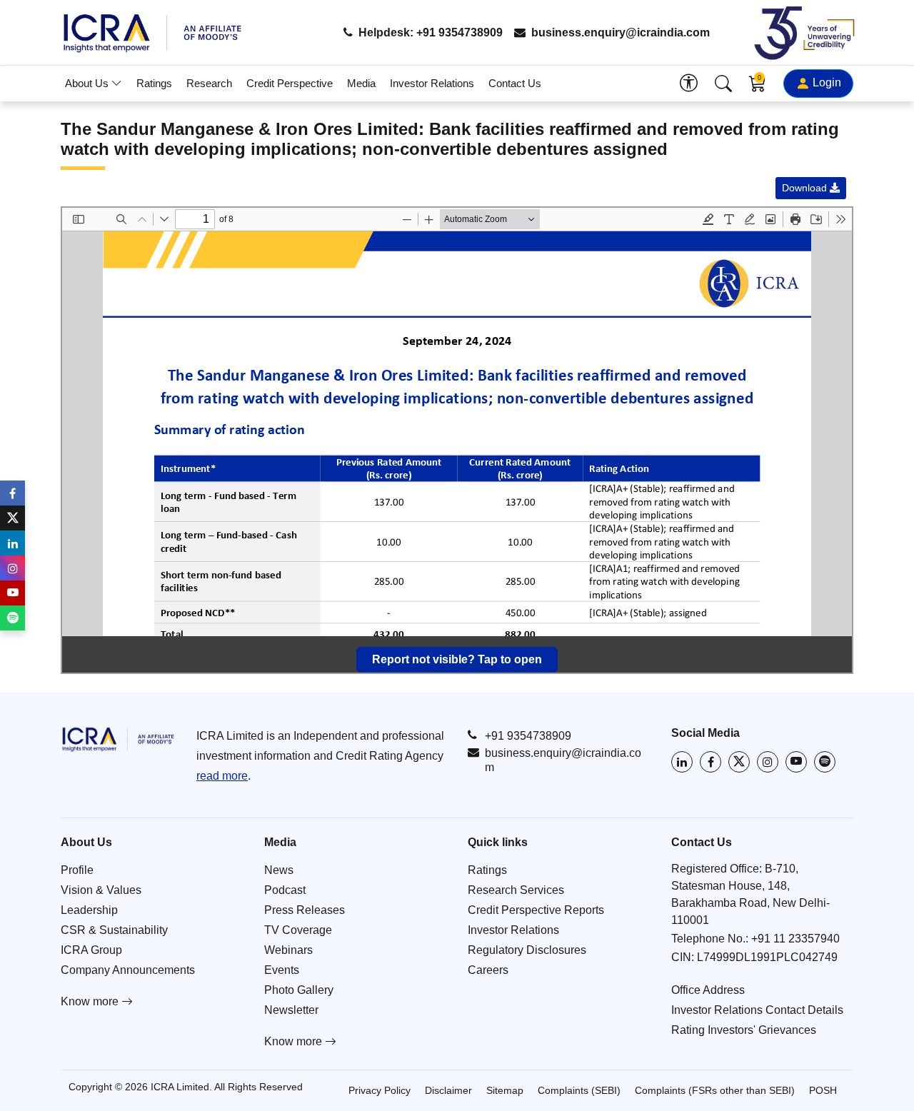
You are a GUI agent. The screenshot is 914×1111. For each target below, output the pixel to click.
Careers (488, 970)
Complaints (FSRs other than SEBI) (715, 1090)
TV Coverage (298, 930)
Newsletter (291, 1010)
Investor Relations (432, 83)
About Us (88, 83)
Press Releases (304, 910)
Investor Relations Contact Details (757, 1010)
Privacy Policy (379, 1090)
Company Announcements (128, 970)
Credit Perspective (289, 83)
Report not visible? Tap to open (457, 659)
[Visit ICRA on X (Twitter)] (739, 762)
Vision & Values (101, 890)
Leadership (89, 910)
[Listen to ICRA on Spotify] (824, 762)
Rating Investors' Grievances (743, 1030)
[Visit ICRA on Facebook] (710, 762)
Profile (77, 870)
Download (806, 187)
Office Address (708, 990)
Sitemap (504, 1090)
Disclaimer (448, 1090)
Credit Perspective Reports (536, 910)
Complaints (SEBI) (579, 1090)
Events (281, 970)
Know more (91, 1001)
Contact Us (514, 83)
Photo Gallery (298, 990)
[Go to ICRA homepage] (118, 739)
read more (222, 776)
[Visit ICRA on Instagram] (767, 762)
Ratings (154, 83)
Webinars (288, 950)
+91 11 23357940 (795, 938)
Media (361, 83)
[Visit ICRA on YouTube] (796, 762)
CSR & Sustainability (114, 930)
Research (209, 83)
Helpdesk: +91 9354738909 (429, 32)
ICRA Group (91, 950)
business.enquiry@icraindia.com (619, 32)
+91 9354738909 (528, 736)
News (278, 870)
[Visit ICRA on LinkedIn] (682, 762)
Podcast (285, 890)
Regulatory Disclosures (527, 950)
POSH (823, 1090)
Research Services (516, 890)
